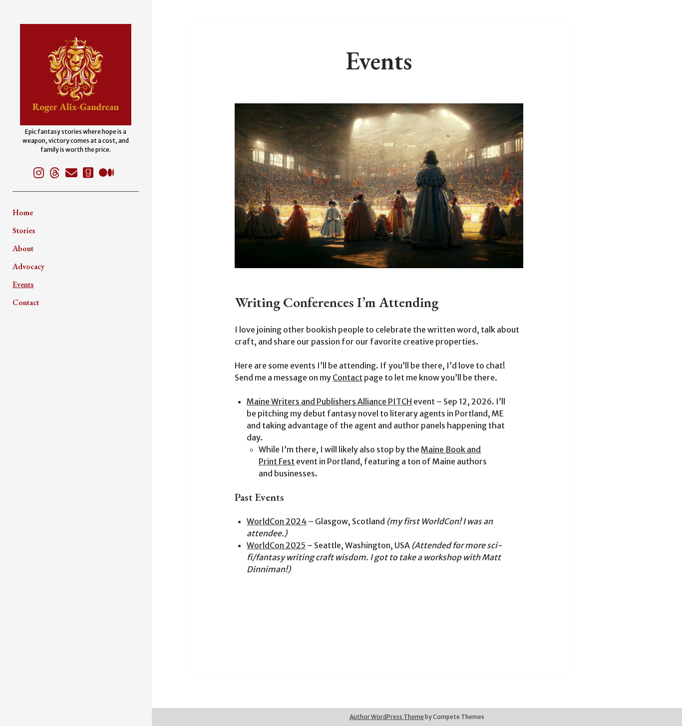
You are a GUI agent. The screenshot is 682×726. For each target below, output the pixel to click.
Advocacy (28, 266)
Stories (23, 230)
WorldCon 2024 (277, 521)
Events (22, 284)
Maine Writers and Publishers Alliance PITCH (329, 401)
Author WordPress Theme (386, 717)
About (22, 248)
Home (22, 212)
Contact (25, 302)
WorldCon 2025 (276, 545)
